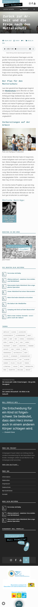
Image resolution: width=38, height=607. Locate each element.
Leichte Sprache (8, 9)
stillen (13, 363)
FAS (17, 342)
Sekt (20, 359)
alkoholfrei (22, 332)
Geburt (15, 345)
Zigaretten (12, 369)
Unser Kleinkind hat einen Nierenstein (21, 291)
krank (24, 349)
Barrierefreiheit (7, 491)
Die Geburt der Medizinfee (16, 303)
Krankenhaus (7, 352)
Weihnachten (29, 366)
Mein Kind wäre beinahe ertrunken (20, 297)
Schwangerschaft (25, 356)
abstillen (6, 332)
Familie (11, 342)
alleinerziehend (20, 335)
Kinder (18, 349)
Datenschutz (6, 487)
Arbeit (5, 339)
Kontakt (4, 494)
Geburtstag (22, 345)
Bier (16, 339)
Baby (11, 339)
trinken (26, 363)
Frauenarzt (6, 345)
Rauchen (5, 356)
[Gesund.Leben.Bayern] (19, 595)
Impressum (6, 484)
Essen (5, 342)
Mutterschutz (10, 91)
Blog (29, 40)
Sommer (5, 363)
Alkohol (13, 332)
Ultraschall (7, 366)
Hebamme (31, 345)
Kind (12, 349)
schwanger (14, 356)
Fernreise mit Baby (14, 273)
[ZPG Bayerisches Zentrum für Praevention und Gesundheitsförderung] (19, 574)
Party (25, 352)
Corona (21, 339)
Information (6, 477)
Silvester (26, 359)
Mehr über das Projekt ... (10, 465)
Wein (4, 369)
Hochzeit (6, 349)
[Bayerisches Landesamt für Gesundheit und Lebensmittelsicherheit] (19, 584)
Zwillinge (20, 369)
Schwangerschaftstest (10, 359)
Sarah (17, 40)
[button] (3, 603)
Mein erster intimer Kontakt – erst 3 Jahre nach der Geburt (20, 317)
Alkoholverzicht (8, 335)
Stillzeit (19, 363)
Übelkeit (28, 369)
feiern (27, 342)
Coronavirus (30, 339)
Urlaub (15, 366)
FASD (21, 342)
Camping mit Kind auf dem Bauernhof (20, 309)
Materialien (6, 480)
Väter (21, 366)
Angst (29, 335)
